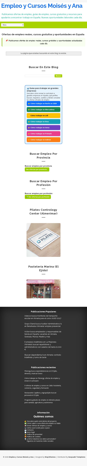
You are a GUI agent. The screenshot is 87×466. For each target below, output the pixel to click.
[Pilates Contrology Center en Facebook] (43, 240)
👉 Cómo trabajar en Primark (40, 134)
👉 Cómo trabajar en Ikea (38, 121)
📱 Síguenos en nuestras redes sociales (38, 441)
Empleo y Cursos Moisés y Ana (41, 5)
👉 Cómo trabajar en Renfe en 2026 (42, 103)
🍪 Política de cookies (32, 437)
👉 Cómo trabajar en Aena (38, 127)
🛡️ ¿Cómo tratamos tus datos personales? (40, 439)
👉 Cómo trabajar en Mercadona (41, 109)
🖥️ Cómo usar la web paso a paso (37, 428)
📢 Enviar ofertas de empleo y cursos (38, 425)
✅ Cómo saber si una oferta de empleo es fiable (42, 423)
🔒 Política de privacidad (33, 434)
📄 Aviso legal (29, 432)
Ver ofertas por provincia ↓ (37, 169)
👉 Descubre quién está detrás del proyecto (40, 421)
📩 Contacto (29, 430)
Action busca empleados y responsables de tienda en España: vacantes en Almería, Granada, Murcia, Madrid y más (42, 334)
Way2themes (50, 457)
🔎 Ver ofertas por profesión (38, 197)
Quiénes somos (43, 416)
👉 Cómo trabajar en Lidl (38, 115)
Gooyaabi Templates (76, 457)
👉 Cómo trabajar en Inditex (39, 140)
